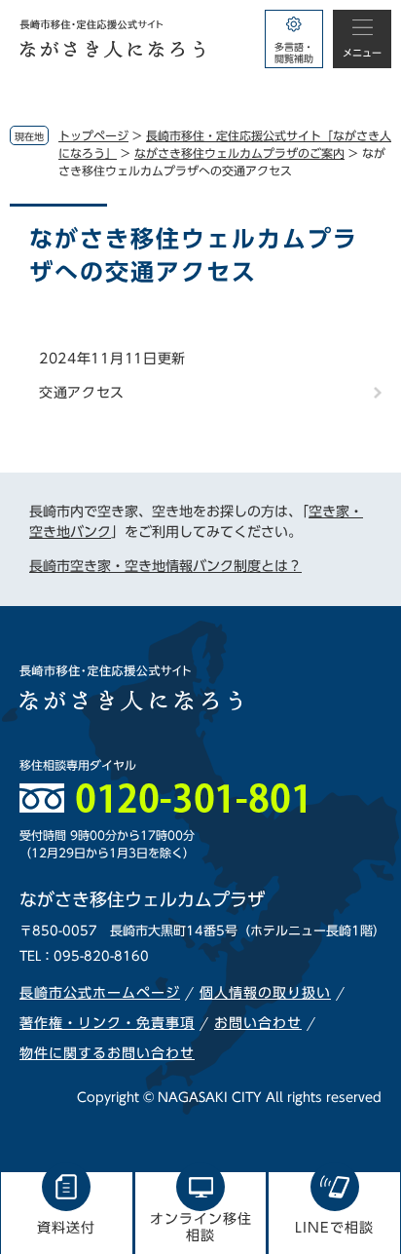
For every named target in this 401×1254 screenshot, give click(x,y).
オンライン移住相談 (201, 1227)
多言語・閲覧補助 (293, 52)
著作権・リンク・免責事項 (107, 1023)
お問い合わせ (258, 1023)
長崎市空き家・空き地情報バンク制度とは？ (165, 566)
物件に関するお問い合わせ (107, 1053)
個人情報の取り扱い (265, 993)
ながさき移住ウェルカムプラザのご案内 (239, 153)
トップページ (93, 135)
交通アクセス (82, 392)
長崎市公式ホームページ (99, 993)
